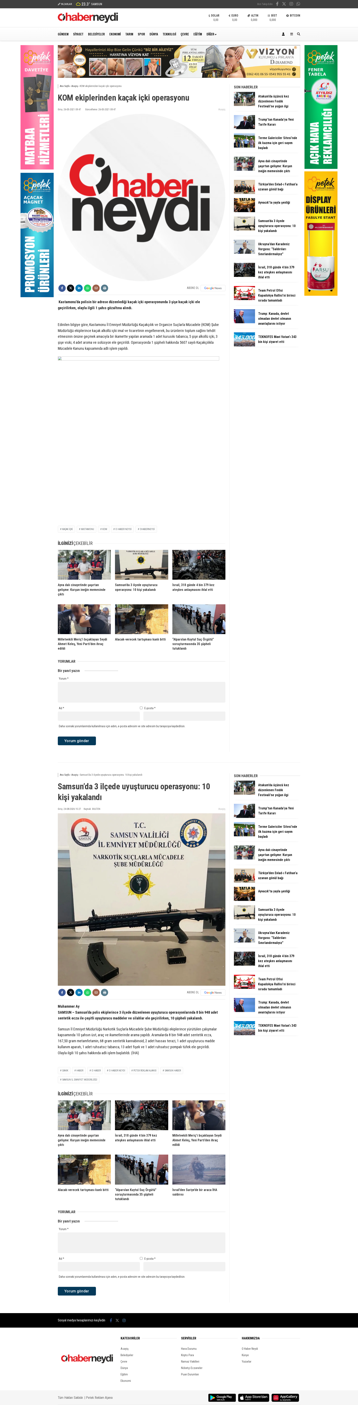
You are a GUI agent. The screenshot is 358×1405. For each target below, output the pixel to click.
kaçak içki (67, 529)
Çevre (185, 34)
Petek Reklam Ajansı (99, 1398)
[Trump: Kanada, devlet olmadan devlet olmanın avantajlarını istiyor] (244, 322)
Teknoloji (169, 34)
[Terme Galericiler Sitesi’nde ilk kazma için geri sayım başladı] (244, 146)
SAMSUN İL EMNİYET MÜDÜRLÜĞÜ (79, 1079)
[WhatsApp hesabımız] (298, 4)
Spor (141, 34)
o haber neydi (123, 529)
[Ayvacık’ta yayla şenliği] (244, 211)
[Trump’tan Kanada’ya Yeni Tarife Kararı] (244, 128)
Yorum (64, 678)
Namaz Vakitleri (190, 1361)
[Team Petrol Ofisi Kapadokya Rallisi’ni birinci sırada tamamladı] (244, 299)
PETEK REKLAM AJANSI (144, 1070)
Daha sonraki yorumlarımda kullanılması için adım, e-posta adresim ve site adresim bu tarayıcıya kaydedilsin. (122, 726)
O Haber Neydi (250, 1348)
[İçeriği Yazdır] (104, 288)
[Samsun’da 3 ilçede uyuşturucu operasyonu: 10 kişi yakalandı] (141, 565)
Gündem (63, 34)
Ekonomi (115, 34)
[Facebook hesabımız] (277, 4)
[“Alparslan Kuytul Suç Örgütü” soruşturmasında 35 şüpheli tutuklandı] (198, 619)
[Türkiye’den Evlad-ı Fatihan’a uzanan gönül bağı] (244, 193)
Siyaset (78, 34)
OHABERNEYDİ (147, 529)
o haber (96, 1070)
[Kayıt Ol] (284, 34)
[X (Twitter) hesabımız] (284, 4)
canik (65, 1070)
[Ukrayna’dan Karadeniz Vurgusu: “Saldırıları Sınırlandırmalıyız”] (244, 252)
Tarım (129, 34)
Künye (245, 1355)
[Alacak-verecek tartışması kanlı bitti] (141, 619)
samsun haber (173, 1070)
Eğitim (198, 34)
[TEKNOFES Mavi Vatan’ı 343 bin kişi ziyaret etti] (244, 345)
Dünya (154, 34)
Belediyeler (96, 34)
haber (79, 1070)
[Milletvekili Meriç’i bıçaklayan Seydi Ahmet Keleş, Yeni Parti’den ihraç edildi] (84, 619)
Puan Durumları (190, 1374)
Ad (61, 708)
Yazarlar (246, 1361)
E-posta (150, 708)
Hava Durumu (189, 1348)
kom (104, 529)
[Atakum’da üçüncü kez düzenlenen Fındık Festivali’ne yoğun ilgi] (244, 105)
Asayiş (221, 109)
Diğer (210, 34)
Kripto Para (187, 1355)
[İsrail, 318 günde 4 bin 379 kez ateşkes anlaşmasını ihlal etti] (198, 565)
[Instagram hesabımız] (291, 4)
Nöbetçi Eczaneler (191, 1368)
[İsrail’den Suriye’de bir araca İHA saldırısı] (198, 1169)
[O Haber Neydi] (88, 21)
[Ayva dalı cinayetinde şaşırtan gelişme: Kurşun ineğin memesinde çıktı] (84, 565)
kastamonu (87, 529)
